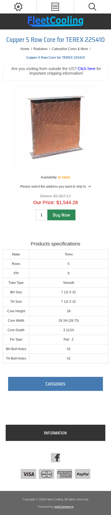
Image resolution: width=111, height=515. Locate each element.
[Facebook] (55, 457)
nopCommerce (64, 506)
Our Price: (44, 202)
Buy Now (61, 214)
